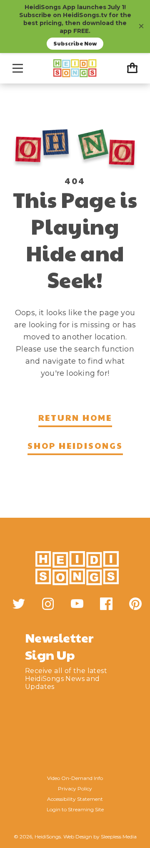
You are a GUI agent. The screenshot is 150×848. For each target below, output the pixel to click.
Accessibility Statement (75, 799)
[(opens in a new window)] (18, 603)
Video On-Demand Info (75, 778)
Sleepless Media (119, 836)
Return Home (75, 417)
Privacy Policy (75, 788)
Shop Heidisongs (75, 445)
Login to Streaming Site (75, 809)
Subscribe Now (75, 43)
